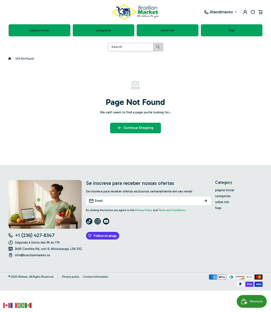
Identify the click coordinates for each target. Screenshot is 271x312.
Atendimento (221, 12)
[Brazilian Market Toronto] (135, 12)
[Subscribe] (205, 201)
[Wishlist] (253, 12)
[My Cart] (260, 12)
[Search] (158, 47)
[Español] (28, 305)
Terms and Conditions (171, 210)
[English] (6, 305)
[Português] (21, 305)
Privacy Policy (143, 210)
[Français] (14, 305)
